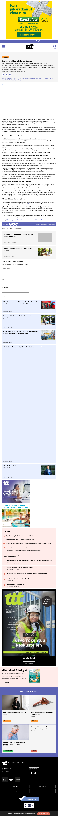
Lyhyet (34, 750)
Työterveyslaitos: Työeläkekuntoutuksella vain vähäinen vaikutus (26, 220)
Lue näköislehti (29, 663)
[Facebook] (36, 41)
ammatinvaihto (20, 78)
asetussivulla (32, 813)
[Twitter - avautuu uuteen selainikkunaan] (35, 773)
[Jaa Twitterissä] (6, 75)
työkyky (10, 80)
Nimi (3, 279)
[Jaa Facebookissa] (3, 75)
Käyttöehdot (32, 770)
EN (32, 41)
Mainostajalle (15, 791)
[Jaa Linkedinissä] (10, 75)
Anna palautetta (51, 224)
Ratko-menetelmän (33, 204)
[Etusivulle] (30, 47)
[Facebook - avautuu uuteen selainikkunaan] (31, 773)
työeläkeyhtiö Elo (48, 78)
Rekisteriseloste (33, 768)
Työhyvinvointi (8, 750)
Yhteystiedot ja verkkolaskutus (42, 791)
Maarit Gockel (29, 78)
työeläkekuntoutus (38, 78)
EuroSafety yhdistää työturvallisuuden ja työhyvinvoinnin (22, 567)
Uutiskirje (43, 224)
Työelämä (5, 57)
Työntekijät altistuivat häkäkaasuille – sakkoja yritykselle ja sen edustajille (27, 573)
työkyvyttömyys (17, 80)
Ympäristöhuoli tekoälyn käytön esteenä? (18, 579)
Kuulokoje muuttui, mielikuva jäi (15, 584)
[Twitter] (39, 41)
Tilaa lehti (20, 41)
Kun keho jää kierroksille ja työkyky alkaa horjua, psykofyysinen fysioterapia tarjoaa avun (29, 561)
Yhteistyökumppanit (34, 767)
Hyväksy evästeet (43, 813)
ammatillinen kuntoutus (8, 78)
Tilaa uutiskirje (27, 41)
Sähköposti (5, 287)
